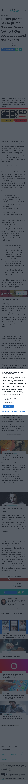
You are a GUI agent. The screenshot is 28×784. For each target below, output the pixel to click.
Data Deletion (5, 411)
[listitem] (14, 399)
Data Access (14, 411)
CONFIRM (8, 406)
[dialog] (14, 392)
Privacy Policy (22, 411)
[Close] (25, 372)
